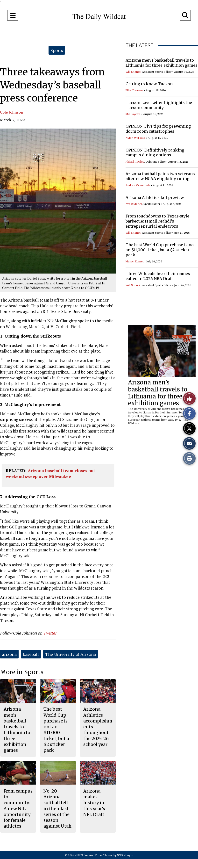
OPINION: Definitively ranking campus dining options (155, 153)
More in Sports (21, 672)
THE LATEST (140, 45)
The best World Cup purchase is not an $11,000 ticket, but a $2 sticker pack (160, 249)
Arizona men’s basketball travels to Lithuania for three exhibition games (162, 63)
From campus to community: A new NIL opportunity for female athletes (18, 808)
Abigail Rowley (135, 161)
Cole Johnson (11, 112)
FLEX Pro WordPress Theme (95, 855)
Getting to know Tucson (149, 83)
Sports (56, 50)
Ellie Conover (134, 90)
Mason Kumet (135, 261)
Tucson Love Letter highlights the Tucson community (159, 105)
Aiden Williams (135, 138)
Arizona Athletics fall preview (155, 197)
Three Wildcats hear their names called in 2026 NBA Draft (158, 276)
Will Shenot (133, 71)
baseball (31, 654)
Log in (129, 855)
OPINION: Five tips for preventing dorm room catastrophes (158, 129)
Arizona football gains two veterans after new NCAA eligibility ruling (160, 176)
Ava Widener (134, 204)
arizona (9, 654)
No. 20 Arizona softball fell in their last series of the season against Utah (57, 808)
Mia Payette (133, 114)
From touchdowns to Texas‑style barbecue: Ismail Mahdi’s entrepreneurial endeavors (157, 221)
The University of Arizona (70, 654)
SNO (120, 855)
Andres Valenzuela (138, 185)
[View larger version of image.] (58, 201)
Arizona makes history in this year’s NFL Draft (94, 802)
